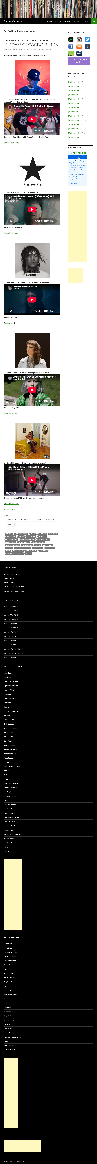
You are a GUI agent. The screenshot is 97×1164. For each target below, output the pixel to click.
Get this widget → (74, 183)
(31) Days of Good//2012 (77, 95)
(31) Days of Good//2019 (77, 124)
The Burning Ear (9, 813)
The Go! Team (9, 1033)
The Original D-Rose (11, 817)
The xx (6, 1041)
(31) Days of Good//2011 (77, 90)
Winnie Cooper (9, 839)
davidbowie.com (11, 233)
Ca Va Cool (8, 694)
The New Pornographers (13, 1037)
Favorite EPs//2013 (11, 607)
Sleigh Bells (8, 1016)
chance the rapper (27, 539)
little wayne (38, 548)
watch (45, 40)
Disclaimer (77, 21)
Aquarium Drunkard (11, 686)
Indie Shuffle (8, 737)
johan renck (47, 545)
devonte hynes (24, 542)
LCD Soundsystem (10, 995)
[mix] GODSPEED (10, 583)
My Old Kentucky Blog (12, 766)
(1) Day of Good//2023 (12, 574)
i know (37, 545)
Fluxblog (7, 715)
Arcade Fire (8, 944)
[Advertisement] (77, 226)
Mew (5, 1003)
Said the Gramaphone (12, 788)
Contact (67, 21)
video (39, 40)
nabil (8, 551)
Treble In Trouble (10, 822)
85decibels (8, 677)
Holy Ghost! (8, 982)
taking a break (9, 578)
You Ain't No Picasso (11, 843)
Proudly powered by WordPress (14, 1161)
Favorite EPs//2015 (11, 615)
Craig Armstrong (10, 961)
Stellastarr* (8, 1024)
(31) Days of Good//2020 (77, 129)
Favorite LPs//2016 (11, 657)
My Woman (50, 548)
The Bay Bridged (10, 805)
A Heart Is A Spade (11, 681)
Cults (6, 969)
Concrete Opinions (13, 21)
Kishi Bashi (8, 990)
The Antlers (8, 1029)
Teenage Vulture (10, 796)
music (34, 40)
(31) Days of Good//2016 (77, 112)
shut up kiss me (31, 551)
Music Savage (9, 758)
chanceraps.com (11, 143)
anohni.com (9, 323)
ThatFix (6, 800)
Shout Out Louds (10, 1012)
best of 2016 (26, 40)
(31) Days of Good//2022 (77, 137)
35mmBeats (8, 673)
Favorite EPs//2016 (11, 619)
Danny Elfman (9, 973)
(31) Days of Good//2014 (77, 103)
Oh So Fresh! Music (11, 775)
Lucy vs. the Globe (10, 749)
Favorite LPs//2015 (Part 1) (13, 649)
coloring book (43, 539)
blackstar (42, 536)
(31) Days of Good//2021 (77, 133)
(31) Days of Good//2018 (77, 120)
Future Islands (9, 978)
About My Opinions (54, 21)
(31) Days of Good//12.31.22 (14, 587)
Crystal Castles (9, 965)
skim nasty (44, 551)
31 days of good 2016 (38, 534)
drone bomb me (38, 542)
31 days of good (14, 40)
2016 (6, 40)
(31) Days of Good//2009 (77, 82)
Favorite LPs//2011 (11, 632)
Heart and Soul (9, 732)
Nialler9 (6, 771)
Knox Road (8, 741)
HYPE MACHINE (77, 153)
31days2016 (53, 534)
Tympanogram (9, 830)
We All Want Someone (12, 834)
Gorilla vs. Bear (9, 720)
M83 (5, 999)
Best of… (87, 21)
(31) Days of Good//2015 (77, 107)
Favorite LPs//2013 (11, 640)
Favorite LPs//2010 (11, 628)
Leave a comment (47, 49)
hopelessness (27, 545)
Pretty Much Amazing (12, 783)
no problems (18, 551)
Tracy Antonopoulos (14, 553)
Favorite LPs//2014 (11, 645)
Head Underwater (10, 728)
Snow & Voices (9, 1020)
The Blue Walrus (10, 809)
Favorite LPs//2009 (11, 624)
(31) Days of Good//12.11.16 (31, 44)
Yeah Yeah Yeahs (10, 1050)
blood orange (11, 539)
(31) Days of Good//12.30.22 (14, 591)
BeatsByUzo (8, 948)
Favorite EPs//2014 (11, 611)
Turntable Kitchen (10, 826)
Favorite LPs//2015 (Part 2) (13, 653)
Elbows (6, 707)
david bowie (10, 542)
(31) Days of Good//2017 (77, 116)
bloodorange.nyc (12, 503)
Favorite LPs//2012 (11, 636)
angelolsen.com (11, 413)
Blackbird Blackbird (10, 952)
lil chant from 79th (23, 548)
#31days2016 (9, 509)
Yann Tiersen (8, 1046)
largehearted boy (10, 745)
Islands (6, 986)
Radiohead (7, 1007)
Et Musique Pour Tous (12, 711)
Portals (6, 779)
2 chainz (9, 534)
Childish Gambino (10, 956)
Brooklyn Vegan (9, 690)
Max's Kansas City (10, 754)
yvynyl (6, 847)
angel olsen (10, 536)
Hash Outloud (9, 724)
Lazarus (9, 548)
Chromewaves (9, 698)
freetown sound (12, 545)
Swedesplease (9, 792)
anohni (21, 536)
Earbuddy (7, 703)
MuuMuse (7, 762)
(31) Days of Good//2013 (77, 99)
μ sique (6, 851)
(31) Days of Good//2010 (77, 86)
